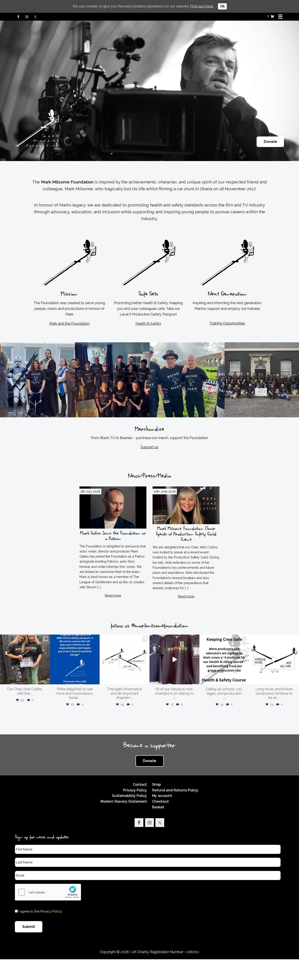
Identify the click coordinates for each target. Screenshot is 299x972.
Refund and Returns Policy (175, 790)
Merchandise (149, 430)
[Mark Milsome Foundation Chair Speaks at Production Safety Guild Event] (186, 505)
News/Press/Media (149, 477)
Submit (28, 927)
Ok (222, 6)
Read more (113, 595)
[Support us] (149, 379)
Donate (270, 142)
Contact (140, 784)
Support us (149, 447)
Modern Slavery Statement (123, 801)
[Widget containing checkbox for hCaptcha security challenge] (48, 892)
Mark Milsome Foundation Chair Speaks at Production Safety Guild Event (186, 535)
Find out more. (202, 6)
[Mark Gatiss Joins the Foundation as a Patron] (112, 507)
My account (162, 796)
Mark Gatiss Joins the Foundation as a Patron (113, 537)
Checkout (160, 801)
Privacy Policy (135, 790)
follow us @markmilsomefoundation (149, 627)
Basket (158, 807)
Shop (156, 784)
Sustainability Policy (129, 796)
